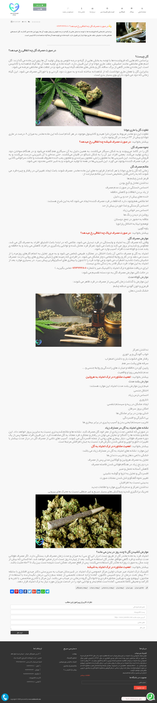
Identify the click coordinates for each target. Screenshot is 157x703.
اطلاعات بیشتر (85, 675)
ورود (38, 9)
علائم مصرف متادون (70, 665)
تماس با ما (81, 11)
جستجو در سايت (68, 11)
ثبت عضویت (140, 687)
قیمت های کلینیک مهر (107, 11)
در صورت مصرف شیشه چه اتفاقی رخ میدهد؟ (105, 142)
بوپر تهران (129, 587)
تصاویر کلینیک (72, 657)
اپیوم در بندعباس (108, 587)
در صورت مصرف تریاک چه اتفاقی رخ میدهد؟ (105, 233)
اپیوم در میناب (95, 587)
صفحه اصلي (142, 11)
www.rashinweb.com (34, 699)
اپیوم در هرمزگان (82, 587)
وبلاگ (131, 11)
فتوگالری (122, 11)
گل (147, 587)
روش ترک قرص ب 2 (70, 669)
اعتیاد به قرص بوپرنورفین (68, 661)
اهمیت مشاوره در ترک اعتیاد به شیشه (109, 567)
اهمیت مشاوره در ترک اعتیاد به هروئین (108, 377)
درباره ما (92, 11)
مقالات (74, 654)
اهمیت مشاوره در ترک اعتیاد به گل (111, 446)
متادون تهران (139, 587)
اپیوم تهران (120, 587)
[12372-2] (21, 9)
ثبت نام (39, 5)
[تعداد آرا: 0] (32, 22)
